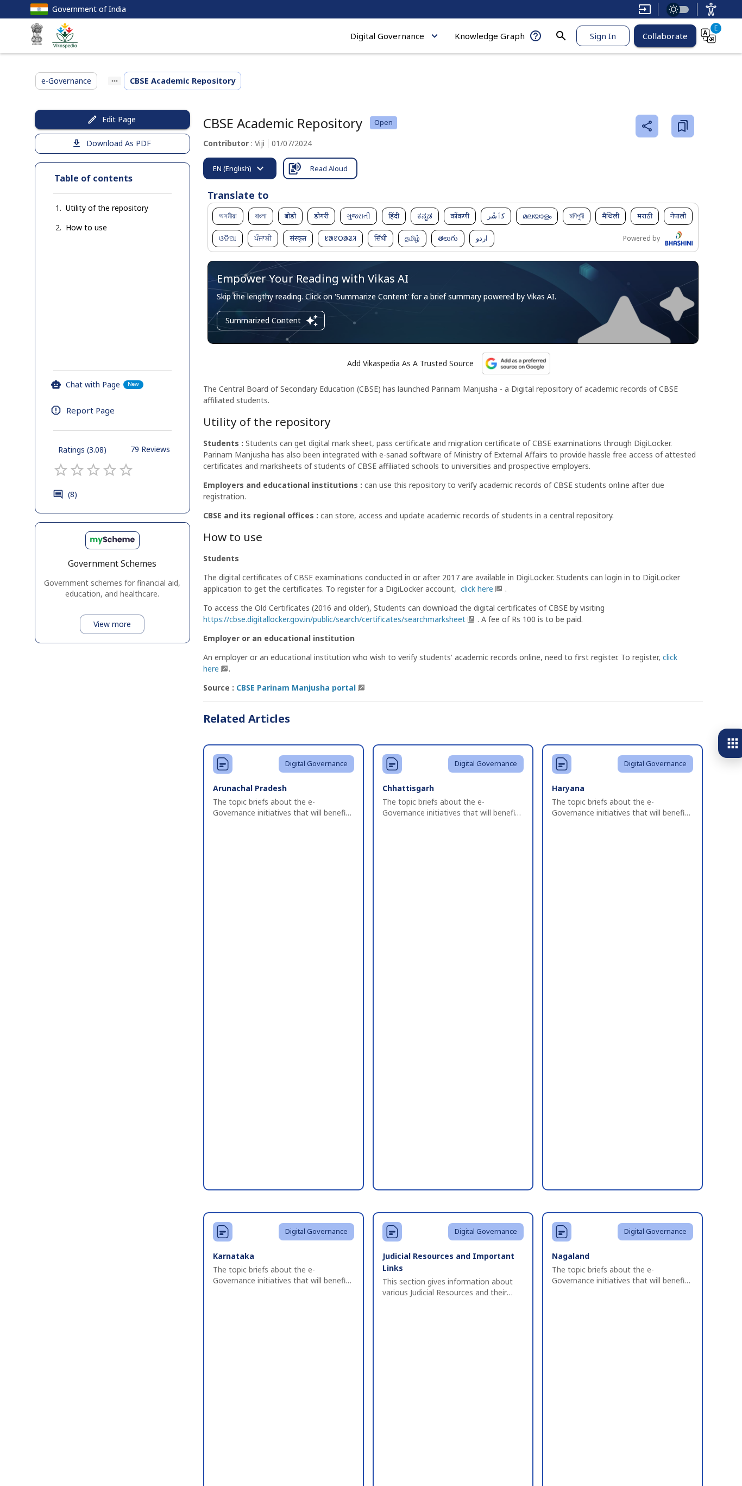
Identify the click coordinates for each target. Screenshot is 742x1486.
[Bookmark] (683, 126)
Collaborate (665, 35)
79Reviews (150, 449)
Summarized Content (263, 320)
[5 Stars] (126, 470)
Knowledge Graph (490, 35)
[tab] (239, 168)
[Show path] (114, 81)
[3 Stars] (93, 470)
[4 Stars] (110, 470)
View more (112, 624)
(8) (72, 494)
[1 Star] (61, 470)
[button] (96, 208)
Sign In (603, 35)
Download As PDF (118, 143)
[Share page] (647, 126)
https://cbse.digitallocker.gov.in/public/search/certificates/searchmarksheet (334, 619)
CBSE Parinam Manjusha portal (296, 687)
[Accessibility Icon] (711, 9)
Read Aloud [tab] (329, 168)
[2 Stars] (77, 470)
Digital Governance (387, 35)
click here (477, 589)
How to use (86, 227)
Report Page (90, 410)
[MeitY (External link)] (37, 35)
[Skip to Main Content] (644, 9)
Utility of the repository (107, 208)
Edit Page (119, 119)
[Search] (561, 36)
